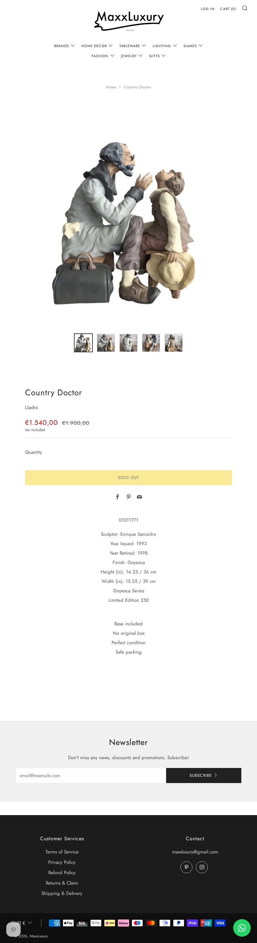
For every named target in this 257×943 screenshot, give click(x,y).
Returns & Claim (62, 883)
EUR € (18, 923)
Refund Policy (62, 872)
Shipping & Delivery (61, 893)
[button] (83, 342)
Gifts (154, 55)
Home (111, 87)
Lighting (162, 45)
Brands (61, 45)
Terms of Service (62, 851)
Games (190, 45)
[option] (128, 221)
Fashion (100, 55)
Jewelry (129, 55)
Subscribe (201, 775)
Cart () (228, 8)
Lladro (31, 407)
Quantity (33, 452)
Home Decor (94, 45)
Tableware (129, 45)
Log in (208, 8)
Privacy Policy (62, 862)
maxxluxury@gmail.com (195, 851)
